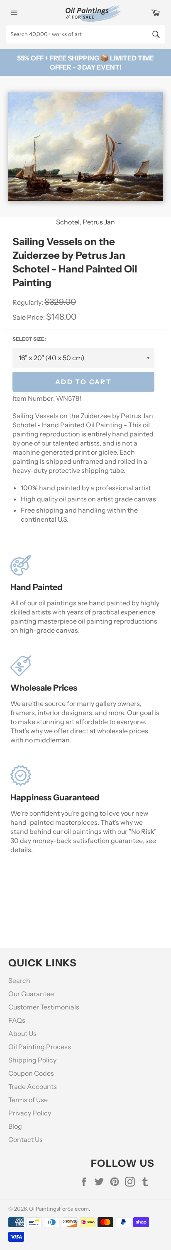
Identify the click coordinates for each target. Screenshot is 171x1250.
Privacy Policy (29, 1113)
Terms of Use (28, 1100)
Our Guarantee (31, 994)
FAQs (16, 1020)
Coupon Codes (31, 1073)
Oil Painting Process (39, 1047)
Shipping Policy (32, 1060)
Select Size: (29, 339)
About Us (22, 1033)
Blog (15, 1126)
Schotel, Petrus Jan (85, 222)
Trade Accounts (32, 1086)
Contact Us (25, 1139)
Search (19, 980)
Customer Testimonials (43, 1007)
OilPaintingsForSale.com (59, 1209)
